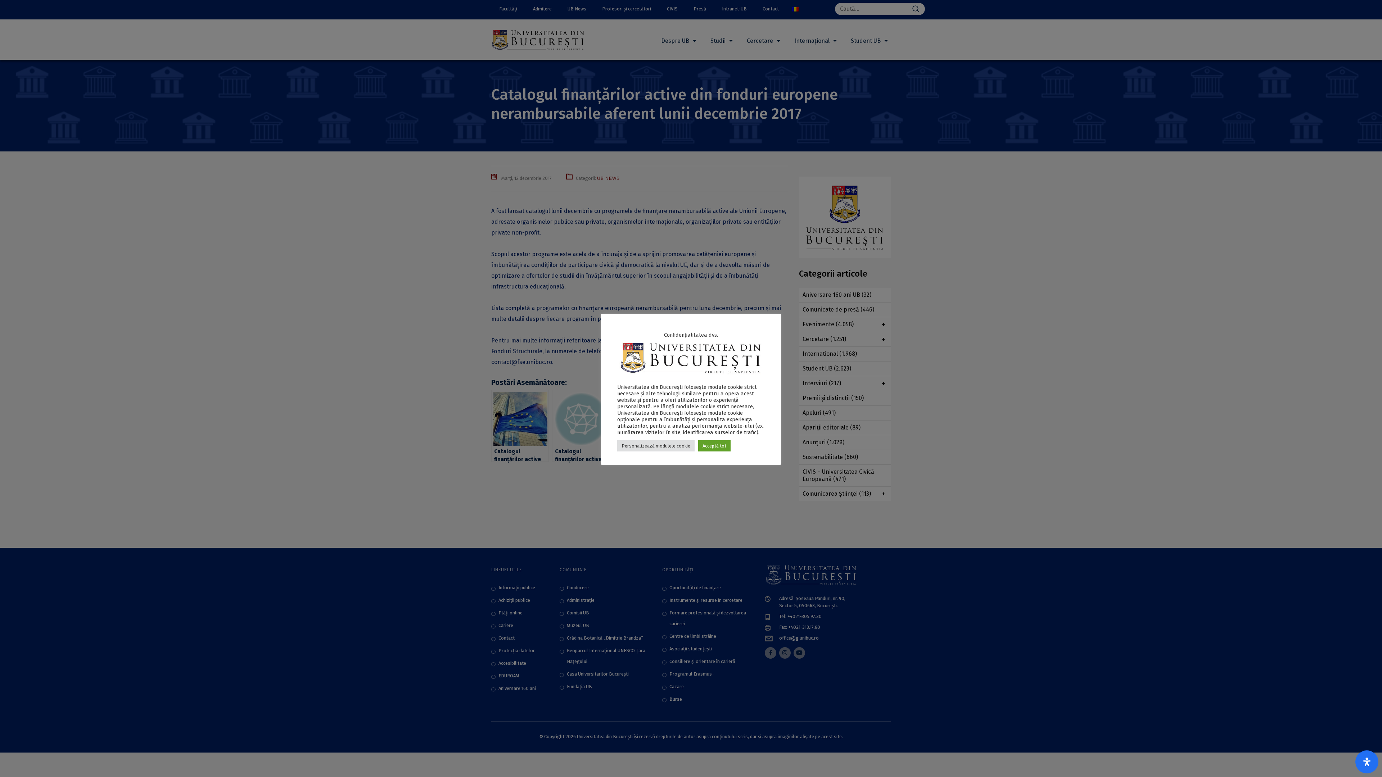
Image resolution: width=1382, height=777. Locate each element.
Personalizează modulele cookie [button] (656, 446)
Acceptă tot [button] (714, 446)
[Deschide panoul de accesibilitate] (1366, 761)
